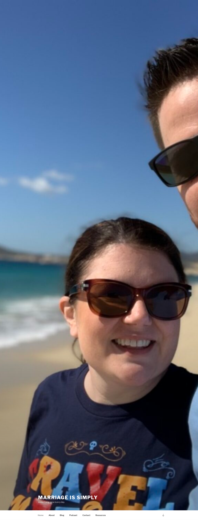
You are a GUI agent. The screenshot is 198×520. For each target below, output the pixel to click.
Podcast (73, 515)
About (52, 515)
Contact (86, 515)
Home (41, 515)
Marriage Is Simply (68, 497)
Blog (62, 515)
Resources (100, 515)
